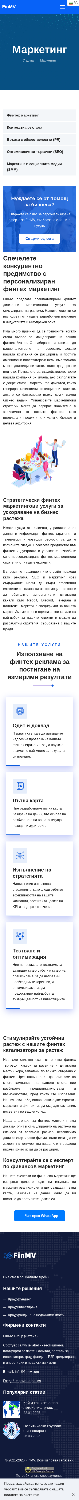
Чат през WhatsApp (41, 1216)
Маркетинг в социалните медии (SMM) (34, 167)
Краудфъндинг (19, 1299)
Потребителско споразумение (39, 1475)
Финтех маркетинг (23, 115)
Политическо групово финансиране (42, 1428)
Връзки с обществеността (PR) (33, 140)
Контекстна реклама (24, 127)
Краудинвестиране (22, 1307)
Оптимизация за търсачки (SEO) (35, 152)
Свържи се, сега (39, 239)
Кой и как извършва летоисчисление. (40, 1405)
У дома (28, 60)
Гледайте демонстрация (22, 1381)
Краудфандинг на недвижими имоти (36, 1315)
